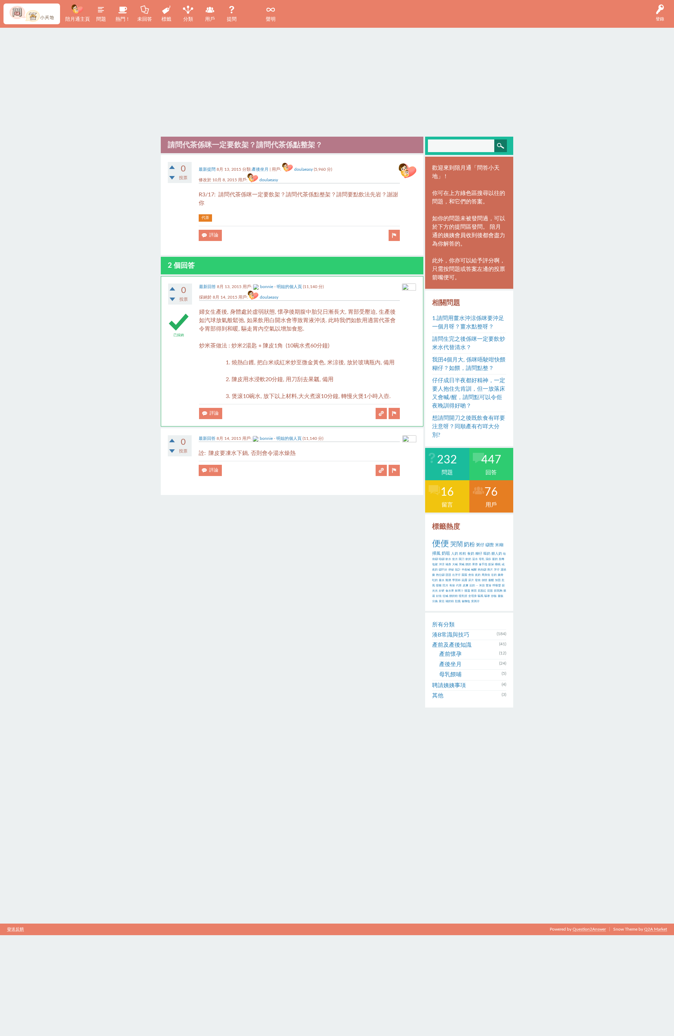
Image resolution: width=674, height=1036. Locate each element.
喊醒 (474, 569)
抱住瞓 (440, 575)
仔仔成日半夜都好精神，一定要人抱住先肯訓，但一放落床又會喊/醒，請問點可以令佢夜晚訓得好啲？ (468, 393)
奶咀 (446, 553)
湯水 (475, 559)
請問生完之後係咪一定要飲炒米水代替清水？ (468, 343)
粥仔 (480, 545)
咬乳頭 (463, 596)
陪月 (445, 585)
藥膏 (500, 575)
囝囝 (448, 575)
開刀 (461, 559)
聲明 (271, 19)
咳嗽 (439, 585)
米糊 (499, 545)
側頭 (484, 580)
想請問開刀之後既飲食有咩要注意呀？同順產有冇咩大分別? (468, 426)
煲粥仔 (475, 601)
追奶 (472, 585)
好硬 (441, 590)
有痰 (452, 585)
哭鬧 (456, 544)
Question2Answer (589, 929)
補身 (448, 564)
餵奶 (468, 564)
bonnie (266, 287)
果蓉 (475, 564)
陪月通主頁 (77, 19)
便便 (440, 544)
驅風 (480, 596)
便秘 (451, 569)
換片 (490, 569)
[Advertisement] (337, 80)
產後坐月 (260, 169)
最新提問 (207, 169)
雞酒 (448, 580)
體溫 (467, 590)
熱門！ (122, 19)
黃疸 (441, 601)
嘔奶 (486, 553)
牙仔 (497, 569)
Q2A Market (655, 929)
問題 (101, 19)
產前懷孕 (450, 654)
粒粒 (462, 553)
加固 (498, 580)
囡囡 (464, 575)
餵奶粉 (453, 596)
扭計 (458, 569)
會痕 (471, 575)
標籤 (166, 19)
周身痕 (486, 575)
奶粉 (469, 544)
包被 (435, 564)
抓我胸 (498, 590)
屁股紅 (482, 590)
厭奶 (495, 559)
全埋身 (472, 596)
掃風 (436, 553)
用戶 (210, 19)
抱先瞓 (482, 569)
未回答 (144, 19)
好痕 (439, 596)
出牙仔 (456, 575)
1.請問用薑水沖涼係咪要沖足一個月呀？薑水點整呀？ (468, 322)
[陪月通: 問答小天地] (32, 14)
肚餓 (458, 601)
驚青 (488, 585)
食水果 (449, 590)
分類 (188, 19)
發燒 (478, 580)
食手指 (483, 564)
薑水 (441, 580)
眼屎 (491, 564)
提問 (232, 19)
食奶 (470, 553)
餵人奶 (496, 553)
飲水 (448, 559)
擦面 (474, 590)
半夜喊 (466, 569)
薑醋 (491, 580)
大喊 (455, 564)
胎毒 (501, 559)
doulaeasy (303, 169)
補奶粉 (449, 601)
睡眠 (498, 564)
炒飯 (494, 596)
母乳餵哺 (450, 674)
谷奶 (494, 575)
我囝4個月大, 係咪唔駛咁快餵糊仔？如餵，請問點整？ (468, 364)
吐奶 (435, 580)
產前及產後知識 (451, 645)
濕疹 (488, 559)
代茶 (205, 218)
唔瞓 (441, 559)
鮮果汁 (459, 590)
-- (477, 585)
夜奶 (478, 575)
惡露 (464, 580)
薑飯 (500, 596)
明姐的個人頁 (289, 287)
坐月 (455, 559)
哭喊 (461, 564)
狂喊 (445, 596)
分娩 (435, 601)
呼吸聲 (497, 585)
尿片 (471, 580)
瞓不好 (443, 569)
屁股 (490, 590)
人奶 (454, 553)
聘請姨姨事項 (449, 685)
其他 (437, 695)
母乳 (481, 559)
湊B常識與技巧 (450, 635)
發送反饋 (15, 929)
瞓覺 (489, 545)
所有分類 (443, 624)
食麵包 (466, 601)
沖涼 (441, 564)
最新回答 (207, 287)
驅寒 (487, 596)
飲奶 (468, 559)
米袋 (482, 585)
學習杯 (456, 580)
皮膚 (465, 585)
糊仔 (478, 553)
